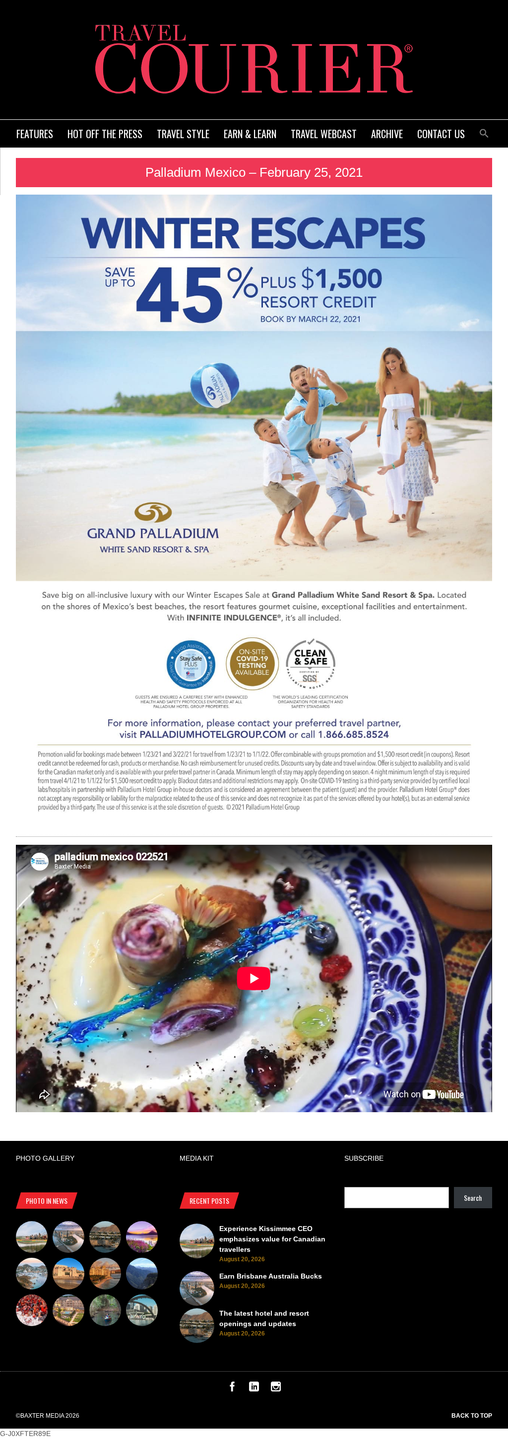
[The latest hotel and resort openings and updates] (105, 1238)
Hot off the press (104, 133)
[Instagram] (276, 1389)
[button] (484, 132)
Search (473, 1197)
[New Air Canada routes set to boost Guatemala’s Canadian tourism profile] (142, 1238)
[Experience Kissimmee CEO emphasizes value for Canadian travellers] (32, 1238)
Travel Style (183, 133)
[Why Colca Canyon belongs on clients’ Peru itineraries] (142, 1275)
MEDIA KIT (197, 1158)
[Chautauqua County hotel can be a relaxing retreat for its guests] (68, 1311)
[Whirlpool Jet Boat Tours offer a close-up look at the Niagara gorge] (32, 1311)
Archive (387, 133)
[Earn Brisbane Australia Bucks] (68, 1238)
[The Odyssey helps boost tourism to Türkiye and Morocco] (68, 1275)
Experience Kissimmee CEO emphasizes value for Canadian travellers (272, 1239)
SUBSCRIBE (363, 1158)
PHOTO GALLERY (45, 1158)
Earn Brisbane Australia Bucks (270, 1276)
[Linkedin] (254, 1389)
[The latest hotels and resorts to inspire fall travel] (105, 1275)
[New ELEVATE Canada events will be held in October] (142, 1311)
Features (34, 133)
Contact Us (441, 133)
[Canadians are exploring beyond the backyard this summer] (105, 1311)
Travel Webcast (324, 133)
